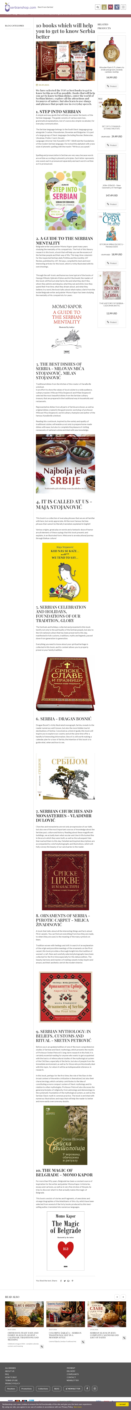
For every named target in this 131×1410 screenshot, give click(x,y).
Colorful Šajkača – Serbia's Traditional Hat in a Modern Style (65, 1335)
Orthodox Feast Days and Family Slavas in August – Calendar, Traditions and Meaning (23, 1336)
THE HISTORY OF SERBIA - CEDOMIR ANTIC (111, 304)
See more (78, 1407)
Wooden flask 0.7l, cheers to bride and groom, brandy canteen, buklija (111, 69)
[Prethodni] (116, 1296)
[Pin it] (72, 1281)
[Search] (97, 7)
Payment (71, 1368)
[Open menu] (123, 7)
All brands (10, 1368)
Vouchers (11, 1389)
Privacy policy (12, 1383)
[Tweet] (65, 1281)
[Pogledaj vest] (24, 1314)
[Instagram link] (94, 1388)
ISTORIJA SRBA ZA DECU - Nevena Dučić (112, 245)
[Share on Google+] (68, 1281)
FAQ (7, 1374)
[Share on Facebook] (61, 1281)
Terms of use (11, 1380)
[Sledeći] (123, 1296)
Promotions (26, 1389)
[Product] (112, 50)
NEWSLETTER (73, 1380)
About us (9, 1371)
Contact (71, 1377)
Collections (43, 1389)
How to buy (11, 1377)
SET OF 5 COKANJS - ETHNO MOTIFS (111, 127)
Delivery (71, 1371)
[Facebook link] (87, 1388)
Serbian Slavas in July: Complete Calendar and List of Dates (104, 1335)
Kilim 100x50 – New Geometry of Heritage (112, 186)
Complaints (73, 1374)
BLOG (56, 1389)
